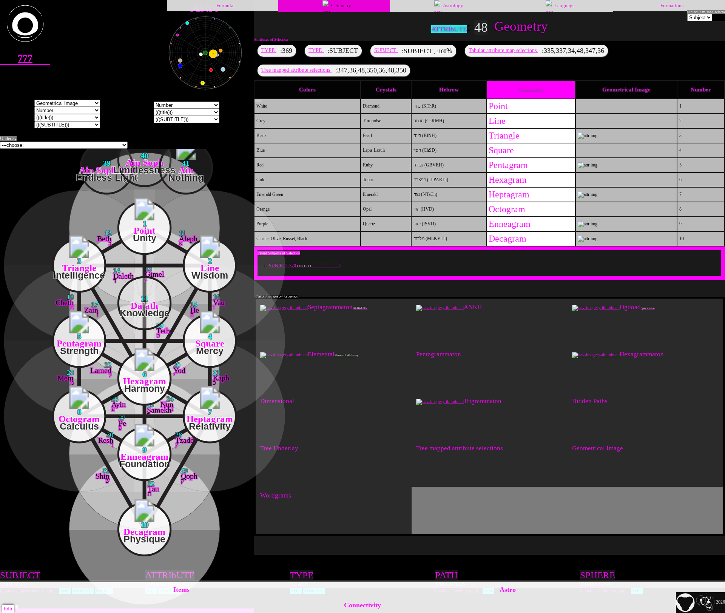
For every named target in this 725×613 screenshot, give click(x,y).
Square (501, 150)
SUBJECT (386, 50)
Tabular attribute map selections (503, 50)
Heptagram (509, 194)
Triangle (504, 135)
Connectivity (362, 605)
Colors (307, 89)
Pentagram (508, 165)
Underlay (8, 138)
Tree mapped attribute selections (296, 70)
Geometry (531, 89)
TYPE (268, 50)
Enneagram (510, 224)
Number (701, 89)
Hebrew (449, 89)
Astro (508, 589)
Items (181, 589)
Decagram (507, 238)
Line (497, 121)
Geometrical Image (626, 89)
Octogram (507, 209)
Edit (8, 608)
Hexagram (508, 180)
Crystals (386, 89)
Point (498, 106)
